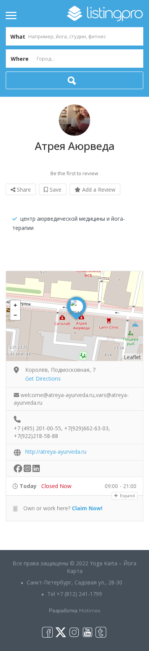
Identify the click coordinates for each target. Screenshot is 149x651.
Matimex (89, 610)
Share (23, 189)
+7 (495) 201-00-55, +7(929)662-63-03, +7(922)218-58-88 (62, 429)
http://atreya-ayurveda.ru (55, 451)
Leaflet (132, 357)
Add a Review (98, 189)
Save (55, 189)
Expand (127, 495)
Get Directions (43, 378)
